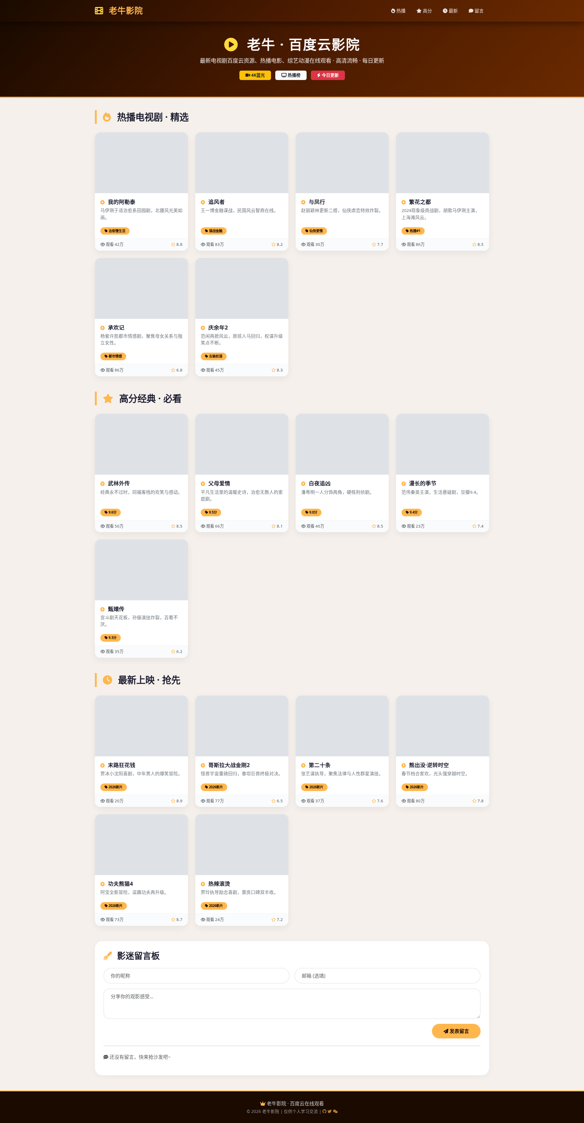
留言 (478, 11)
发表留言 (458, 1031)
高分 (427, 11)
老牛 (124, 10)
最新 (452, 11)
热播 (400, 11)
